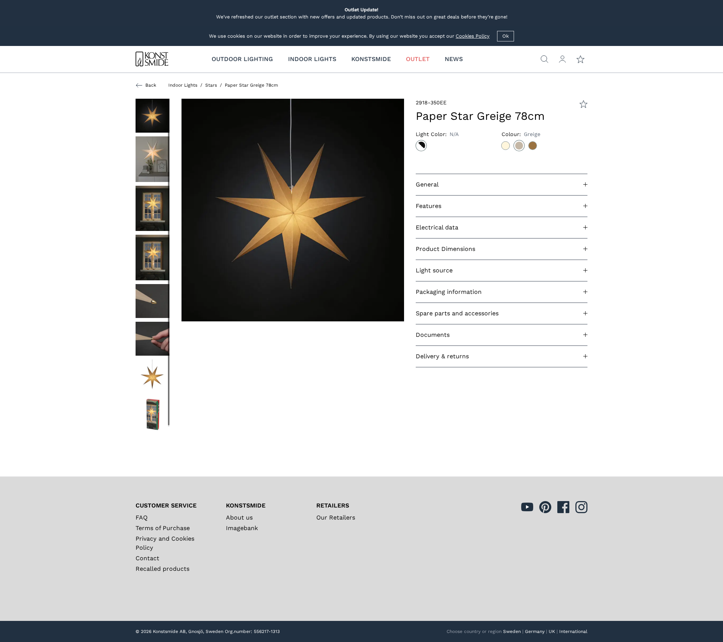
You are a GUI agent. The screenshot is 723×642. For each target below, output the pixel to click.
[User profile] (562, 59)
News (454, 59)
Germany (535, 631)
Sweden (512, 631)
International (573, 631)
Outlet (418, 59)
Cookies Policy (473, 36)
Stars (211, 85)
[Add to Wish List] (583, 104)
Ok (505, 36)
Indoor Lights (182, 85)
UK (552, 631)
